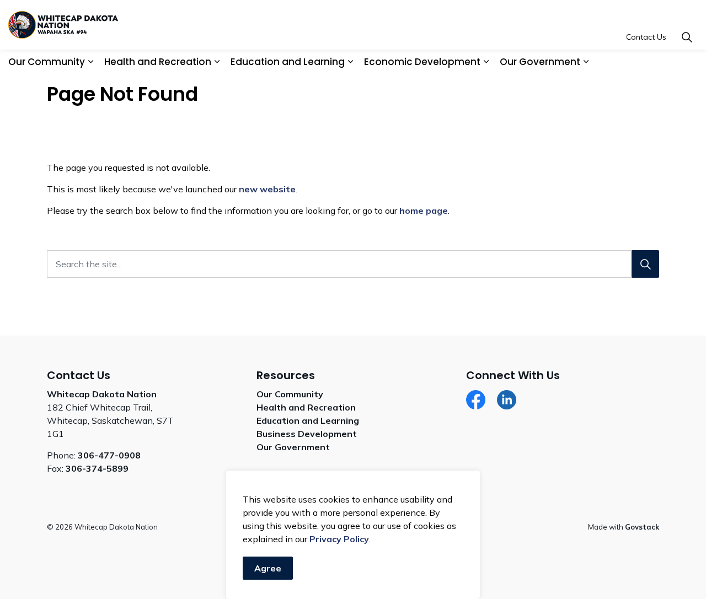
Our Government (540, 61)
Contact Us (646, 37)
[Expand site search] (687, 37)
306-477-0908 (109, 455)
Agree (267, 568)
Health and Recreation (157, 61)
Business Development (306, 433)
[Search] (645, 264)
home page (423, 210)
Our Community (46, 61)
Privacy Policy (339, 538)
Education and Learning (288, 61)
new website (267, 189)
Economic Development (422, 61)
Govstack (642, 526)
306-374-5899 (97, 468)
